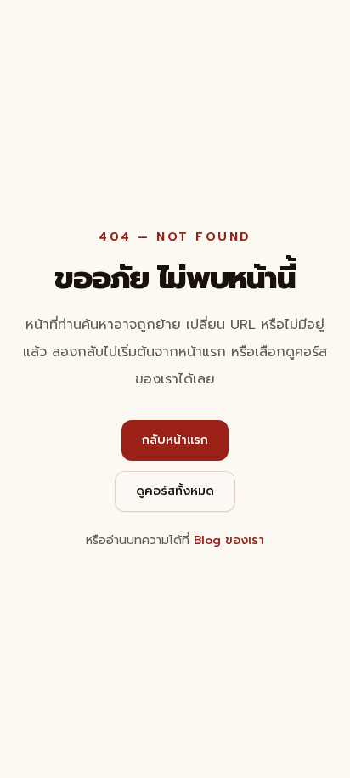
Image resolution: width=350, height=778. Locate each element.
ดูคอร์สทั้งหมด (175, 491)
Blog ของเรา (229, 540)
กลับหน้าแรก (175, 440)
